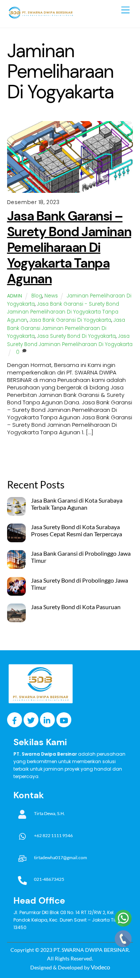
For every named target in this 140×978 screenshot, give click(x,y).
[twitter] (31, 719)
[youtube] (63, 719)
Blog (36, 295)
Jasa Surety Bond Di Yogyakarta (76, 336)
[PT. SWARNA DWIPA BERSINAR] (40, 18)
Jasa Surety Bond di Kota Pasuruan (76, 607)
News (51, 295)
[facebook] (14, 719)
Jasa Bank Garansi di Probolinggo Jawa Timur (81, 557)
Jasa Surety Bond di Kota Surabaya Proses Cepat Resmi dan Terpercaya (76, 530)
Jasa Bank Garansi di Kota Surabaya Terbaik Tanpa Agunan (76, 504)
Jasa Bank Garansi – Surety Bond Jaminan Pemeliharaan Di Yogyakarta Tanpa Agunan (69, 247)
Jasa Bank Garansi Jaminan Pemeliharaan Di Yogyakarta (66, 328)
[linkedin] (47, 719)
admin (14, 296)
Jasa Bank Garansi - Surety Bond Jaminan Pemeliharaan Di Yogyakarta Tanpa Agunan (63, 312)
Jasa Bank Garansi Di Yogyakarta (70, 320)
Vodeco (100, 967)
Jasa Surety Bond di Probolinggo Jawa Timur (79, 584)
